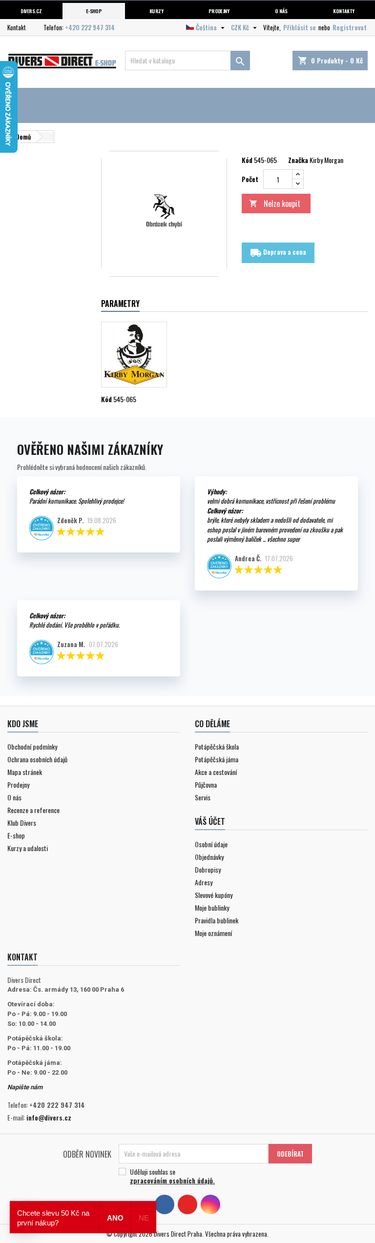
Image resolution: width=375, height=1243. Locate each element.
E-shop (94, 11)
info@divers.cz (48, 1117)
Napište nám (24, 1087)
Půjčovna (206, 784)
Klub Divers (21, 822)
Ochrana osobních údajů (37, 759)
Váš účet (210, 821)
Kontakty (343, 11)
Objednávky (209, 857)
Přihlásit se (299, 27)
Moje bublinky (212, 907)
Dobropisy (208, 869)
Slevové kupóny (213, 895)
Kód (247, 160)
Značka (298, 160)
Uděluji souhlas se (172, 1176)
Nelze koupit (274, 203)
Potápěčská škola (217, 746)
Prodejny (218, 11)
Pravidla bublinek (216, 920)
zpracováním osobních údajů (171, 1180)
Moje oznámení (213, 933)
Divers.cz (31, 11)
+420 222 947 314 (90, 27)
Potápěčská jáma (216, 759)
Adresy (203, 882)
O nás (281, 11)
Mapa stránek (24, 772)
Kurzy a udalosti (27, 848)
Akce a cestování (216, 772)
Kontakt (16, 27)
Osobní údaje (211, 844)
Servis (202, 797)
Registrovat (350, 27)
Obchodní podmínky (32, 746)
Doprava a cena (278, 253)
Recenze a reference (33, 810)
